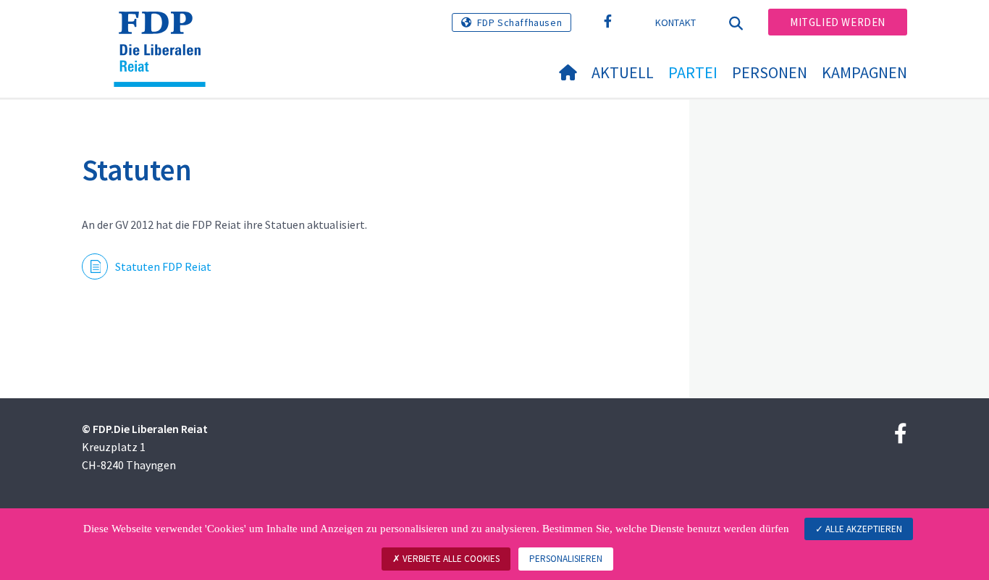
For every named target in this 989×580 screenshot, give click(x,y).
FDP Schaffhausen (520, 22)
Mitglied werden (837, 22)
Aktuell (623, 72)
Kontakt (675, 22)
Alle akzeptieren (862, 529)
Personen (769, 72)
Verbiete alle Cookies (450, 558)
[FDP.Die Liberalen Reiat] (165, 30)
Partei (692, 72)
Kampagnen (864, 72)
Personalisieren (565, 558)
